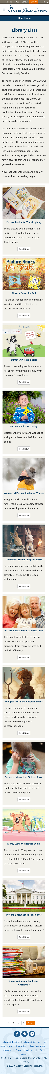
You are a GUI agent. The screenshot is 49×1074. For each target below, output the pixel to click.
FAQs (17, 2)
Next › (31, 1023)
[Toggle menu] (4, 9)
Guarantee (21, 1046)
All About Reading (11, 1042)
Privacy (18, 1050)
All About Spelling (31, 1042)
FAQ (41, 1050)
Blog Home (24, 17)
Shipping (7, 1050)
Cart (33, 2)
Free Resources (37, 1046)
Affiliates (30, 1050)
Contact (25, 2)
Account (9, 2)
